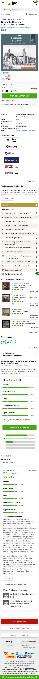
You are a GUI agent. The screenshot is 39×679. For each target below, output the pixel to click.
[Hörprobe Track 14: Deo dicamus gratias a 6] (36, 270)
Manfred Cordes (25, 27)
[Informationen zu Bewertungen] (17, 364)
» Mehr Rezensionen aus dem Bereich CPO (14, 366)
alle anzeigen (34, 332)
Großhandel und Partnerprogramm (28, 647)
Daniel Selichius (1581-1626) (12, 19)
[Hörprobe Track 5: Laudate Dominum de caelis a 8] (36, 229)
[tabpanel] (19, 242)
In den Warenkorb (20, 96)
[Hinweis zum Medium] (5, 30)
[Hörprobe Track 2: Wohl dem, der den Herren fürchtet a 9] (36, 217)
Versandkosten (6, 104)
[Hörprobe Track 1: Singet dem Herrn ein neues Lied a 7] (36, 213)
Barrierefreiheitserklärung (13, 663)
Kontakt (32, 663)
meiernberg (10, 470)
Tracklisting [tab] (6, 205)
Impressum (25, 663)
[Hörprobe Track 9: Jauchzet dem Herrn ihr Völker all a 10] (36, 248)
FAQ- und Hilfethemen (19, 635)
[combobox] (19, 9)
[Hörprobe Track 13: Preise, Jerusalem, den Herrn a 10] (36, 266)
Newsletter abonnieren (19, 628)
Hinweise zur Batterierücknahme (20, 665)
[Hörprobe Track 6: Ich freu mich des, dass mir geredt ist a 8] (36, 233)
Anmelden (6, 14)
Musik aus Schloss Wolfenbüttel (26, 130)
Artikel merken (9, 100)
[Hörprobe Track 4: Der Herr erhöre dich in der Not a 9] (36, 225)
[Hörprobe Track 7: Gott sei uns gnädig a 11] (36, 237)
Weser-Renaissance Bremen (10, 27)
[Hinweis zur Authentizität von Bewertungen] (22, 290)
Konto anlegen (33, 14)
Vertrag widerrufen (19, 622)
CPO (17, 119)
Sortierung (5, 459)
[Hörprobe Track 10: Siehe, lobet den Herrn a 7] (36, 252)
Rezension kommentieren (15, 584)
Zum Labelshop (33, 347)
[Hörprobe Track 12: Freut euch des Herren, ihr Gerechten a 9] (36, 262)
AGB (7, 661)
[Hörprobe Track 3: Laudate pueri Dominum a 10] (36, 221)
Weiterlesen (7, 198)
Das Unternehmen (29, 641)
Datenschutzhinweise (27, 661)
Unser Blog (10, 645)
